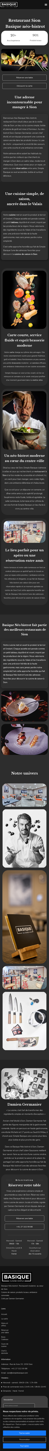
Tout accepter (24, 1433)
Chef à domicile (4, 1352)
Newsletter (8, 1400)
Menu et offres (4, 1324)
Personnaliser (24, 1439)
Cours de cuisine (4, 1345)
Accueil (4, 1314)
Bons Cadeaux (4, 1338)
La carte (4, 1319)
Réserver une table (5, 1331)
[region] (24, 1429)
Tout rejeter (24, 1446)
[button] (46, 5)
